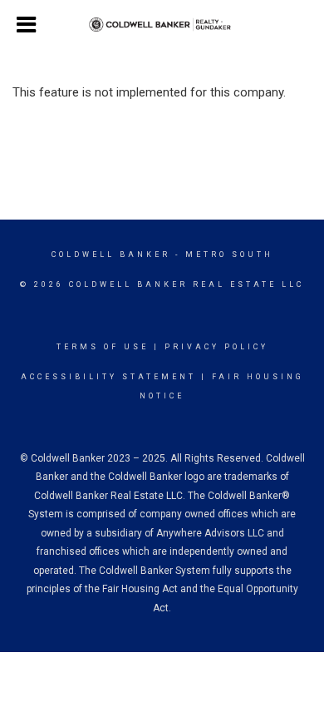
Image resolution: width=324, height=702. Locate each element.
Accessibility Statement (108, 377)
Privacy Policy (216, 347)
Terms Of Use (102, 347)
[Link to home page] (162, 25)
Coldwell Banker (111, 254)
